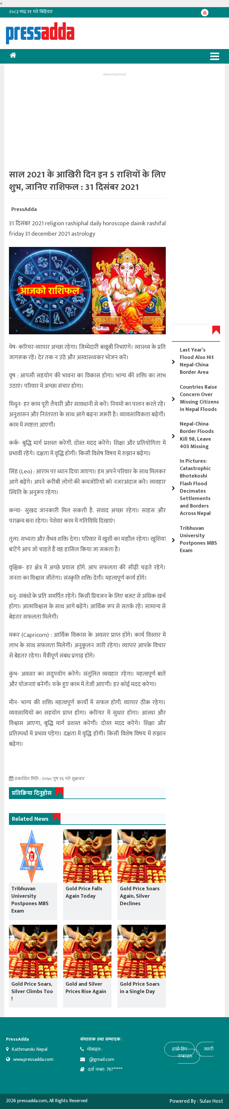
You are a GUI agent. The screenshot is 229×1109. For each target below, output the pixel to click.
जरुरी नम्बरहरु (195, 1052)
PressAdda (24, 209)
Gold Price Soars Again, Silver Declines (140, 896)
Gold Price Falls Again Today (84, 892)
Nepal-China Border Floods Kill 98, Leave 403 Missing (197, 435)
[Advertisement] (114, 119)
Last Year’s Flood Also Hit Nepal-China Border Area (197, 361)
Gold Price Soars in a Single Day (140, 988)
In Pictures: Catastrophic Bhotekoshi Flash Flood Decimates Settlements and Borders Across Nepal (195, 487)
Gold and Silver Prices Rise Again (86, 988)
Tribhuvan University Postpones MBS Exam (30, 900)
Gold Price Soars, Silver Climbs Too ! (32, 992)
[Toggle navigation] (214, 56)
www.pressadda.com (33, 1060)
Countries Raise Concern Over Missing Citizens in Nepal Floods (199, 398)
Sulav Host (211, 1101)
